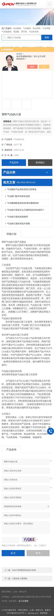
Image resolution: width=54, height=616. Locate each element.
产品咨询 (13, 162)
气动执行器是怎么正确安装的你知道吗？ (26, 210)
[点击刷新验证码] (29, 539)
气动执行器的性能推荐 (17, 216)
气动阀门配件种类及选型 (18, 196)
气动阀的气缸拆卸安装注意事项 (21, 189)
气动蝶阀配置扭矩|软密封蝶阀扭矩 (23, 203)
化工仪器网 (23, 601)
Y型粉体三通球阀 (19, 578)
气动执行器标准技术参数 (18, 223)
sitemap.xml (33, 613)
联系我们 (40, 162)
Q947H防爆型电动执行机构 (24, 570)
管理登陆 (43, 613)
